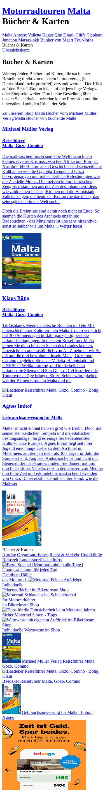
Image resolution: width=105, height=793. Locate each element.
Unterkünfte (91, 554)
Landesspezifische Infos (40, 559)
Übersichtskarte (16, 50)
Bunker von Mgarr (56, 40)
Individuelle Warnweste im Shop (31, 630)
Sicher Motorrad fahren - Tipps (29, 615)
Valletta (34, 35)
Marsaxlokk (28, 40)
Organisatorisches (32, 554)
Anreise (20, 35)
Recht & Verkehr (65, 554)
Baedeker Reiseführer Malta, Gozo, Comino (41, 681)
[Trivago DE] (44, 788)
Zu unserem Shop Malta (23, 113)
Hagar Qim (52, 35)
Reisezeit (10, 559)
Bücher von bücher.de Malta (51, 118)
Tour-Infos (83, 40)
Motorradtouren (33, 11)
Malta (78, 11)
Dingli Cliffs (74, 35)
